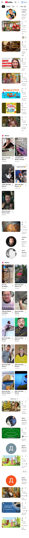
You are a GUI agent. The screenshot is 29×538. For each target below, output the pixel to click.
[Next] (17, 6)
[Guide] (2, 2)
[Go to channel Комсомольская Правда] (22, 49)
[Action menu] (25, 21)
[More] (25, 37)
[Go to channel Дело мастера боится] (22, 29)
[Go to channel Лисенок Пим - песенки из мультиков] (22, 96)
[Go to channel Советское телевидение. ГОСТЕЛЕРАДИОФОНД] (22, 124)
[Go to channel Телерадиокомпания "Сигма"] (22, 229)
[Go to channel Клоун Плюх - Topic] (22, 109)
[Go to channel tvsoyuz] (23, 464)
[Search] (15, 2)
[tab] (3, 6)
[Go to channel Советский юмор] (22, 81)
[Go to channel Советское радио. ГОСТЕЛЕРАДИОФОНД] (22, 510)
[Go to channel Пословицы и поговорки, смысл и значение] (22, 66)
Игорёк (25, 436)
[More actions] (12, 158)
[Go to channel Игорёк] (23, 437)
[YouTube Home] (9, 2)
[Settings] (18, 2)
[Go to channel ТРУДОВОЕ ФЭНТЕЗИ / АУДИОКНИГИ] (22, 409)
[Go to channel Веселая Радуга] (22, 525)
